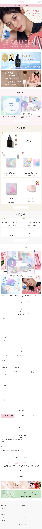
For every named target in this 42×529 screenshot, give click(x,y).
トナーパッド (35, 351)
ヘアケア (2, 377)
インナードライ (28, 400)
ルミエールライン (7, 390)
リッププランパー (16, 371)
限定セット (21, 322)
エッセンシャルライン (7, 394)
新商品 (7, 322)
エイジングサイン (17, 400)
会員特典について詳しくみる (21, 505)
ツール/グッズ (15, 378)
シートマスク (21, 351)
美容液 (7, 347)
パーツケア (2, 371)
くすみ (7, 400)
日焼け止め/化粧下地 (7, 364)
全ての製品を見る (21, 314)
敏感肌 (11, 400)
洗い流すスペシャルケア (21, 355)
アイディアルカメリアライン (35, 390)
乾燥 (23, 400)
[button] (20, 49)
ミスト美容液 (35, 347)
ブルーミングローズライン (21, 390)
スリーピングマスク (7, 355)
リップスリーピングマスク (31, 372)
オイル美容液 (21, 347)
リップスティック (21, 364)
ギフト (35, 322)
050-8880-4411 (22, 509)
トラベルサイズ (7, 337)
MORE (21, 120)
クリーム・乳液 (7, 351)
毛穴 (2, 400)
